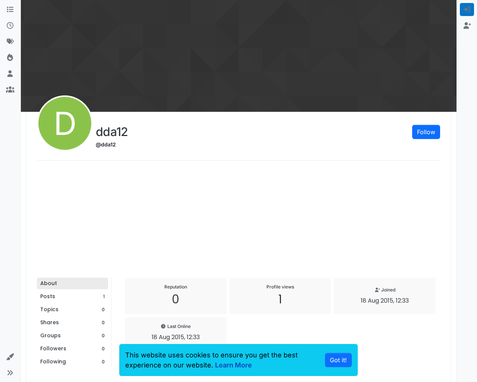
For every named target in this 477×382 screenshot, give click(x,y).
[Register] (467, 25)
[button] (10, 356)
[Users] (10, 73)
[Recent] (10, 25)
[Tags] (10, 41)
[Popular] (10, 57)
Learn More (233, 365)
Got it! (338, 360)
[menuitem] (467, 9)
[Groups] (10, 89)
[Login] (467, 9)
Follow (426, 132)
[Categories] (10, 9)
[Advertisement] (238, 222)
